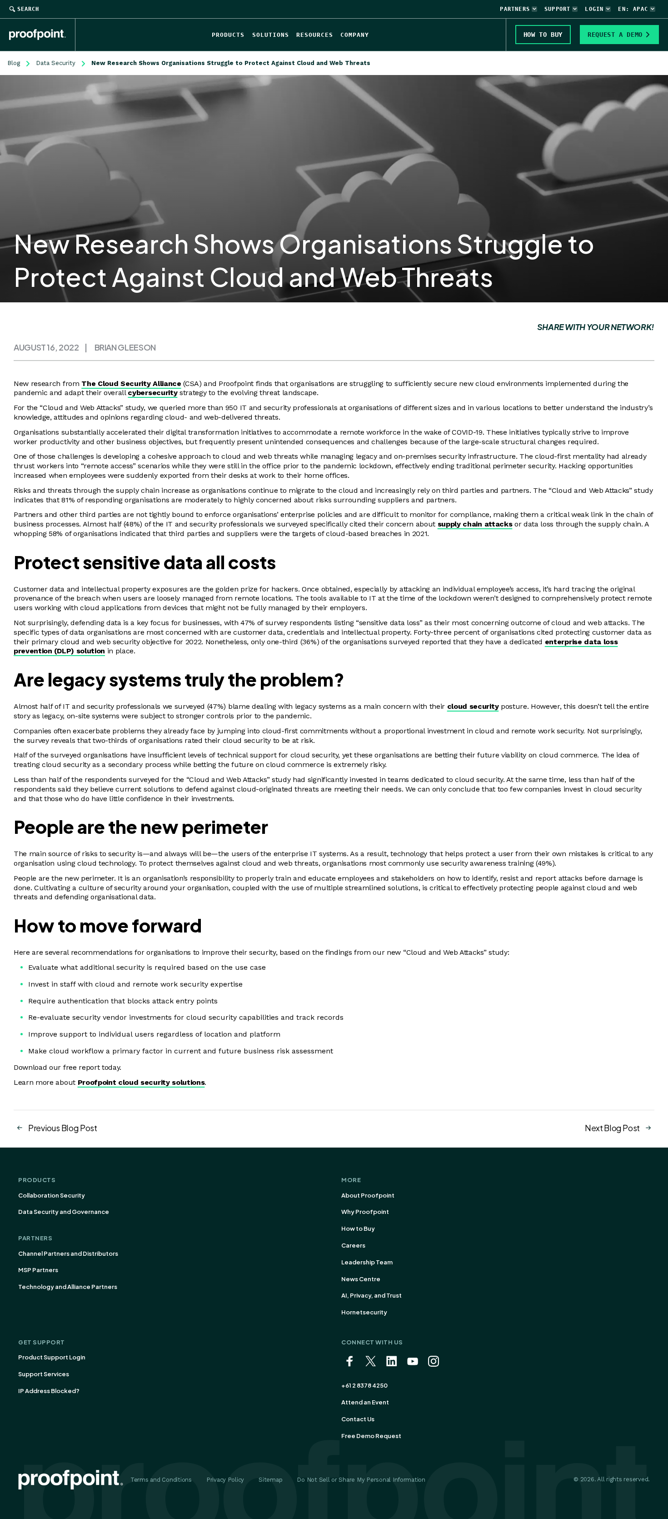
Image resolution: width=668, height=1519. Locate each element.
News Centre (360, 1279)
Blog (13, 63)
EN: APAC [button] (633, 9)
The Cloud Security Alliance (131, 383)
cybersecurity (152, 392)
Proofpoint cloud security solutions (141, 1082)
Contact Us (357, 1419)
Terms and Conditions (161, 1479)
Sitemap (270, 1479)
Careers (353, 1245)
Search (28, 9)
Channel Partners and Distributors (68, 1253)
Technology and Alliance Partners (67, 1286)
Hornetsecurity (364, 1312)
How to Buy (358, 1228)
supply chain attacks (475, 524)
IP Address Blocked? (49, 1390)
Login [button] (594, 9)
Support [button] (557, 9)
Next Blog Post (612, 1128)
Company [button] (354, 34)
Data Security (55, 63)
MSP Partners (38, 1269)
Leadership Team (367, 1262)
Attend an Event (365, 1402)
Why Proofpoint (365, 1211)
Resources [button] (314, 34)
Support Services (43, 1374)
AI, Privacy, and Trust (371, 1295)
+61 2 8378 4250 (364, 1385)
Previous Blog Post (62, 1128)
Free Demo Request (371, 1435)
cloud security (473, 706)
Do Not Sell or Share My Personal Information (361, 1479)
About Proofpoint (367, 1195)
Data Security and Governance (63, 1211)
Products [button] (228, 34)
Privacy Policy (225, 1479)
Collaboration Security (51, 1195)
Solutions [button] (270, 34)
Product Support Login (51, 1357)
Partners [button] (515, 9)
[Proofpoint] (42, 34)
